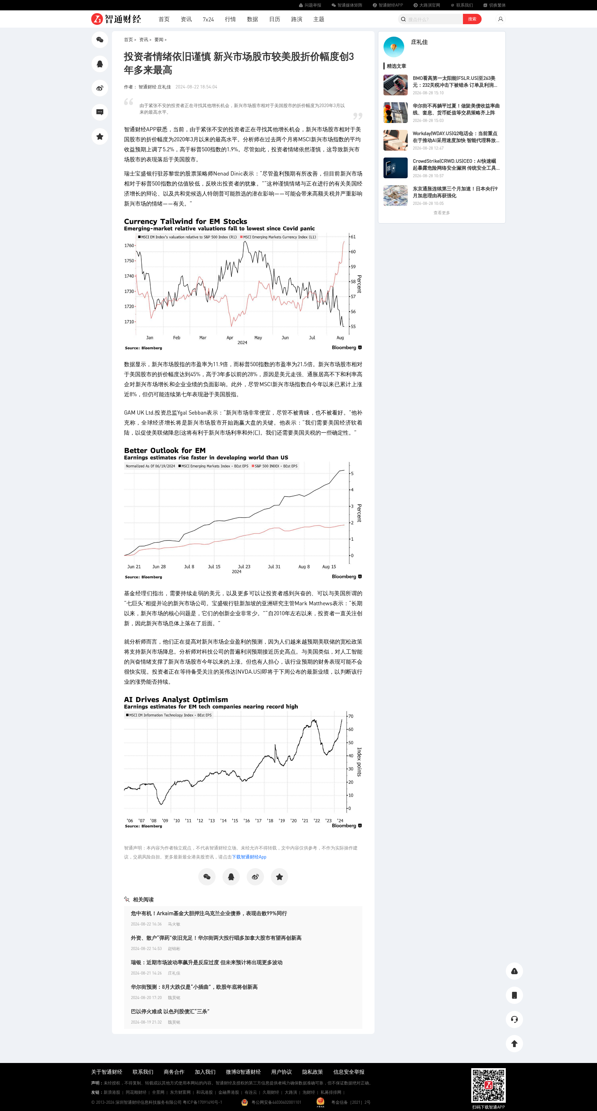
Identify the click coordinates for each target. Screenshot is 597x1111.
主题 (318, 18)
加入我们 (205, 1071)
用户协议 (281, 1071)
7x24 (208, 19)
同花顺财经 (136, 1092)
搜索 (472, 18)
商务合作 (174, 1071)
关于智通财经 (106, 1071)
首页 (164, 18)
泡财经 (309, 1092)
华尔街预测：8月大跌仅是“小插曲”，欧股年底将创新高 (194, 986)
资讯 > (145, 39)
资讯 (186, 18)
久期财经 (271, 1092)
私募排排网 (331, 1092)
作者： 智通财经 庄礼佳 (148, 86)
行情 (230, 18)
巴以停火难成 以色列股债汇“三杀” (170, 1011)
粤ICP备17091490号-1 (202, 1102)
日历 (274, 18)
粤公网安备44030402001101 (276, 1102)
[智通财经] (116, 19)
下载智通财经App (249, 857)
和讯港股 (204, 1092)
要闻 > (160, 39)
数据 (252, 18)
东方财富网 (180, 1092)
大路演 (291, 1092)
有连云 (251, 1092)
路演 (296, 18)
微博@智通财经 (243, 1071)
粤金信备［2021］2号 (351, 1102)
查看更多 (442, 212)
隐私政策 (312, 1071)
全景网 (158, 1092)
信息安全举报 (348, 1071)
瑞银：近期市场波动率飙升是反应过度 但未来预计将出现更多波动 (207, 962)
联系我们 (143, 1071)
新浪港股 (112, 1092)
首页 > (130, 39)
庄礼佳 (419, 41)
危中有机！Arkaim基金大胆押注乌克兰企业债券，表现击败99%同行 (209, 913)
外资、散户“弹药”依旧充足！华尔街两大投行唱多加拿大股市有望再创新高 (216, 937)
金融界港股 (228, 1092)
